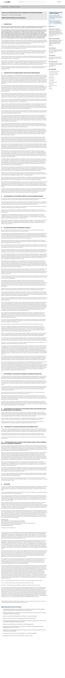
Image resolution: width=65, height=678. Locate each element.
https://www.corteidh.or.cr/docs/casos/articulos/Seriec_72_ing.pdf (28, 596)
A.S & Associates (51, 80)
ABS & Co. (50, 86)
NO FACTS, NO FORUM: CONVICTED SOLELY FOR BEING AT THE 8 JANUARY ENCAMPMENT (22, 12)
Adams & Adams (51, 89)
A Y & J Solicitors (51, 75)
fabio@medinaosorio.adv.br (8, 525)
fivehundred (18, 6)
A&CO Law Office (51, 77)
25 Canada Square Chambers (53, 74)
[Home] (10, 2)
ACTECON (50, 88)
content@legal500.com (58, 22)
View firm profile (21, 17)
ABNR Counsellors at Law (53, 85)
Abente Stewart (51, 83)
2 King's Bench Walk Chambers (53, 72)
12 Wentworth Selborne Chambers (54, 71)
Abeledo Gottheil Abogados (53, 82)
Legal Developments (5, 6)
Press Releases (12, 6)
